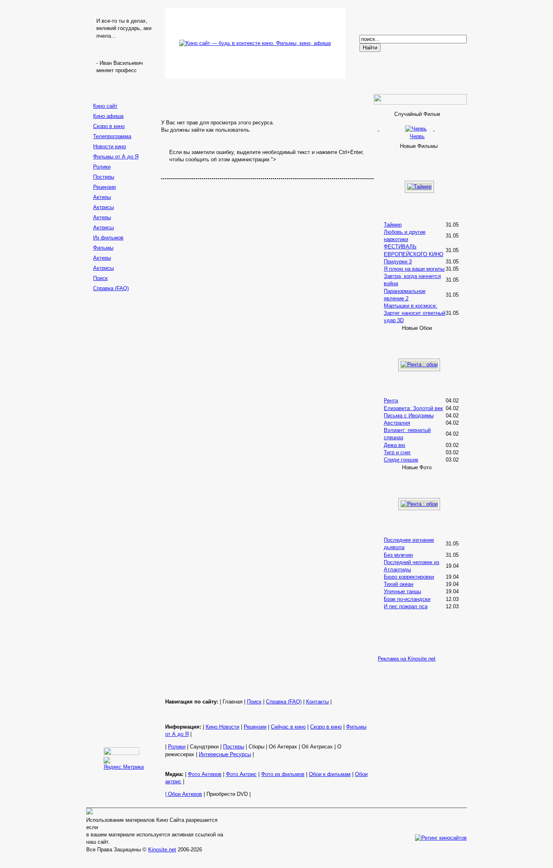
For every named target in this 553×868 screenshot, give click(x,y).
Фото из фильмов (282, 774)
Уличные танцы (402, 591)
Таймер (393, 225)
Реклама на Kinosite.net (407, 659)
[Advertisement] (122, 422)
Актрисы (103, 207)
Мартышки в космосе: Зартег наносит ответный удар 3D (414, 313)
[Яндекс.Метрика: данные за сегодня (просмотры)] (124, 764)
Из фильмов (108, 238)
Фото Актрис (241, 774)
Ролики (102, 167)
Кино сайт (105, 106)
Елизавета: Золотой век (413, 408)
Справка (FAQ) (111, 288)
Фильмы (103, 248)
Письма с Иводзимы (409, 416)
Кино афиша (108, 116)
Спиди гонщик (401, 460)
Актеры (102, 197)
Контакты (317, 702)
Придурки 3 (398, 262)
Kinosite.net (162, 850)
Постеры (103, 177)
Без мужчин (398, 555)
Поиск (100, 278)
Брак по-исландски (407, 599)
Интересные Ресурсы (225, 754)
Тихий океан (398, 584)
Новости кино (109, 146)
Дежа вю (394, 445)
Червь (417, 136)
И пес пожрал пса (406, 606)
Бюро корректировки (409, 577)
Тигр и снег (397, 452)
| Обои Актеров (183, 794)
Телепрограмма (112, 136)
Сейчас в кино (288, 727)
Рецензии (104, 187)
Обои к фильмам (330, 774)
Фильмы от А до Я (115, 157)
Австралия (397, 423)
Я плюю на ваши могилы (414, 269)
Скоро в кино (109, 126)
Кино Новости (222, 727)
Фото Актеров (204, 774)
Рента (391, 401)
